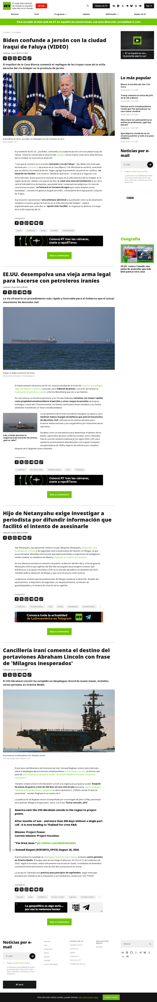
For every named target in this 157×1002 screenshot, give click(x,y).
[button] (137, 40)
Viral (36, 14)
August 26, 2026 (69, 850)
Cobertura (74, 956)
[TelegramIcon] (127, 6)
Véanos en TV (101, 5)
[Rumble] (118, 6)
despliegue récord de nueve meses (60, 857)
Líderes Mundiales (51, 964)
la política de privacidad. (139, 171)
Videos (46, 953)
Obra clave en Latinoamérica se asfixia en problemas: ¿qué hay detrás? (136, 122)
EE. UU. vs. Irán (36, 469)
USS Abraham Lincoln (74, 771)
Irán (68, 469)
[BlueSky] (131, 6)
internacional (68, 230)
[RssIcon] (123, 956)
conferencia (32, 167)
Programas (59, 14)
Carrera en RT (75, 960)
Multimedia (111, 14)
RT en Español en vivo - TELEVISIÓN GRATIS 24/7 (135, 55)
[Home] (7, 6)
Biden (19, 230)
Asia (30, 897)
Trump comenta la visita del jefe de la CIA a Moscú (137, 96)
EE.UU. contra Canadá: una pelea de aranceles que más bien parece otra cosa (136, 269)
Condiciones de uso (77, 964)
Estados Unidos (54, 469)
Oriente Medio (89, 606)
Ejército (73, 897)
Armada (20, 897)
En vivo (41, 5)
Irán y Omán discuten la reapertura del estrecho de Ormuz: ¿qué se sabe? (20, 438)
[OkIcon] (136, 6)
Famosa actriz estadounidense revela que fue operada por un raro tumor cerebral (136, 109)
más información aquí (88, 997)
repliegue (60, 154)
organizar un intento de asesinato (70, 557)
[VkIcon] (114, 6)
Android (99, 947)
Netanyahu (72, 606)
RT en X (19, 984)
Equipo (72, 952)
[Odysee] (131, 952)
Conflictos (31, 230)
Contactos (74, 948)
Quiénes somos (76, 945)
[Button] (88, 6)
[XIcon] (123, 6)
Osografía (130, 239)
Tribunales (80, 469)
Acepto (136, 171)
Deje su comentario (59, 255)
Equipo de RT (140, 14)
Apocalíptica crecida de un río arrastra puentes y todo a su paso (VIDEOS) (137, 136)
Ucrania (54, 230)
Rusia (43, 230)
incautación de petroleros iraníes (30, 392)
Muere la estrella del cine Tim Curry (135, 85)
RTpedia (47, 960)
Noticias (15, 14)
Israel (60, 606)
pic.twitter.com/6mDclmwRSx (56, 843)
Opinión (86, 14)
